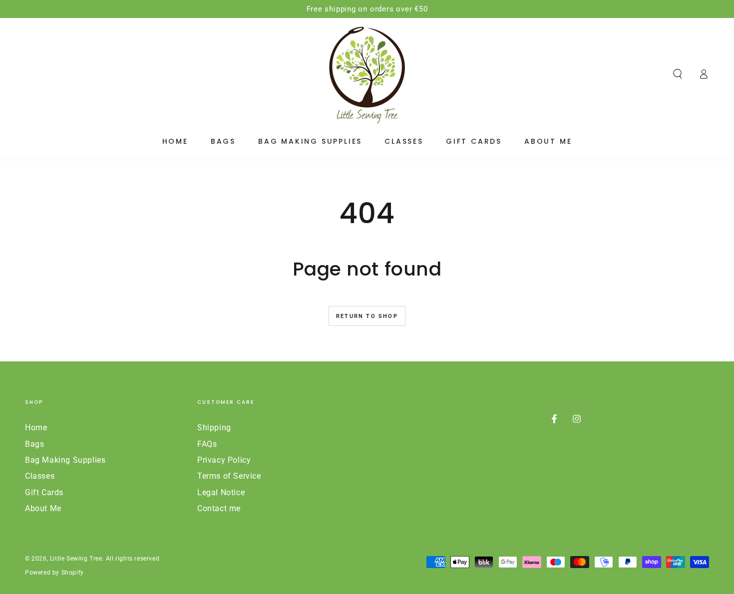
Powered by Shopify (54, 572)
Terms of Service (229, 476)
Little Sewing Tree (76, 558)
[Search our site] (678, 74)
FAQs (207, 444)
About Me (43, 508)
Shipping (214, 427)
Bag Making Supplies (65, 460)
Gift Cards (44, 492)
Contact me (219, 508)
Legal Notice (221, 492)
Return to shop (367, 316)
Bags (34, 444)
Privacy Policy (224, 460)
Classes (39, 476)
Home (36, 427)
